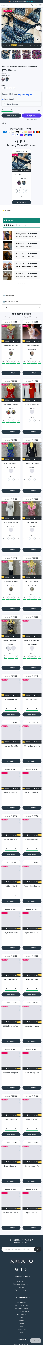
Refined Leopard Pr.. (32, 1166)
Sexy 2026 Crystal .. (32, 581)
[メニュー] (40, 5)
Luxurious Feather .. (11, 699)
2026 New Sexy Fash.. (32, 1073)
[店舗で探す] (36, 5)
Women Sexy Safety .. (11, 640)
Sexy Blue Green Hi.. (11, 463)
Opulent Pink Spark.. (32, 522)
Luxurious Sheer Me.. (11, 746)
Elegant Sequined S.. (32, 1213)
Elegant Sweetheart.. (11, 839)
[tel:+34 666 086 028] (32, 5)
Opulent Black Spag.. (11, 1119)
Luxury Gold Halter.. (32, 1026)
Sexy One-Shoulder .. (32, 839)
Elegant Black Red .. (32, 979)
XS (7, 420)
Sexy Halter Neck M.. (11, 933)
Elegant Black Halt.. (11, 1166)
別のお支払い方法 (32, 120)
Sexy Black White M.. (11, 581)
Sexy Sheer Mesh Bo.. (11, 345)
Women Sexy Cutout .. (11, 1213)
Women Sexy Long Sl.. (32, 746)
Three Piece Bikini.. (21, 175)
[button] (41, 1)
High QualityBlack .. (32, 699)
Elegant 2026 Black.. (32, 1119)
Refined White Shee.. (32, 345)
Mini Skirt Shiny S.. (11, 886)
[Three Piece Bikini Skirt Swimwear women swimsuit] (21, 162)
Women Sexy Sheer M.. (32, 886)
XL (14, 88)
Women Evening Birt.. (11, 1073)
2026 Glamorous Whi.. (11, 1026)
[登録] (38, 1249)
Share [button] (5, 123)
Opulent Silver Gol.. (32, 933)
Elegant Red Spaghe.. (11, 404)
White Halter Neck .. (11, 793)
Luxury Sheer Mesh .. (32, 793)
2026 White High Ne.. (11, 522)
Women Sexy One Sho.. (32, 404)
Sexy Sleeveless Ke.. (11, 979)
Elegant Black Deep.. (32, 463)
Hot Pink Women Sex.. (32, 640)
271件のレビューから (20, 225)
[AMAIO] (5, 5)
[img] (8, 225)
